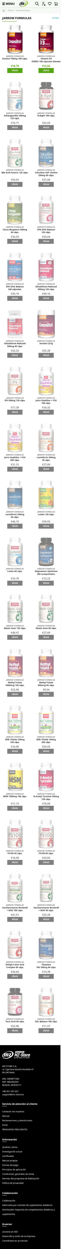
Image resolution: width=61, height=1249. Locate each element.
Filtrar (55, 18)
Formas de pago (10, 1165)
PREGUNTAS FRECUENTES (14, 1129)
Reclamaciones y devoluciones (17, 1120)
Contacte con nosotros (13, 1111)
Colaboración (8, 1201)
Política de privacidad (13, 1183)
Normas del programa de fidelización (20, 1179)
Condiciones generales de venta (18, 1174)
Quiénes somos (9, 1147)
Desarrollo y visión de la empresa (18, 1236)
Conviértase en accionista (15, 1241)
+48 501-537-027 (10, 1091)
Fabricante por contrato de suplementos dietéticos (27, 1205)
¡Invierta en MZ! (10, 1232)
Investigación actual (12, 1152)
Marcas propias (10, 1161)
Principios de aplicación (14, 1170)
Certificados (8, 1156)
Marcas (5, 1116)
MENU (8, 3)
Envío (5, 1125)
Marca (10, 10)
